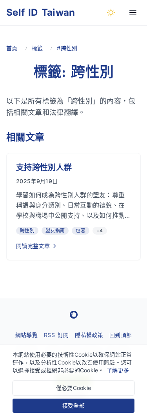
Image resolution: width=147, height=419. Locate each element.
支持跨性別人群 (44, 167)
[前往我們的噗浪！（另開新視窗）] (74, 315)
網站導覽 (26, 335)
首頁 (12, 48)
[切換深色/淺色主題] (111, 12)
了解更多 (118, 370)
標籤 (37, 48)
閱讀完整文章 (33, 245)
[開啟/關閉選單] (133, 12)
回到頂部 (120, 335)
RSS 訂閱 (56, 335)
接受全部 (73, 405)
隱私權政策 (89, 335)
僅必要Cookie (73, 387)
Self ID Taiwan (40, 12)
